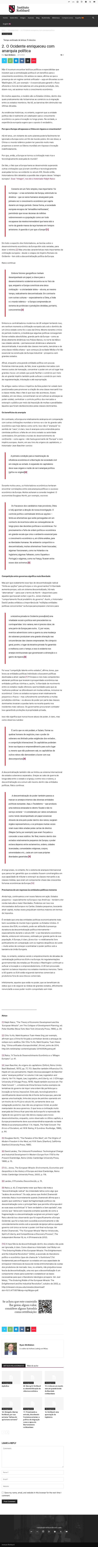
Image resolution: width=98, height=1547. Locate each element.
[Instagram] (77, 1)
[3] (3, 1055)
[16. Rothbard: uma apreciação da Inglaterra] (54, 1403)
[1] (3, 1022)
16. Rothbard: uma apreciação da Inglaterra (52, 1414)
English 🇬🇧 (7, 24)
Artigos (23, 18)
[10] (32, 883)
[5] (3, 1138)
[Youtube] (94, 1)
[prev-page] (3, 1432)
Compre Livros (67, 18)
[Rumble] (82, 1)
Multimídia (46, 18)
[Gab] (69, 1)
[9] (3, 1187)
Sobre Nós (14, 18)
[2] (17, 249)
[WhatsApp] (10, 60)
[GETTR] (73, 1)
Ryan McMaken (10, 55)
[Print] (27, 60)
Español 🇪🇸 (79, 18)
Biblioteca (56, 18)
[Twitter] (90, 1)
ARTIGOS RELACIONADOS (13, 1366)
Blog (37, 18)
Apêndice (5, 1386)
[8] (3, 1181)
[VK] (21, 60)
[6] (3, 1151)
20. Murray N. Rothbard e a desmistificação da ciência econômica (32, 1388)
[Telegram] (86, 1)
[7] (26, 677)
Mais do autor (32, 1366)
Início (3, 30)
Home (5, 18)
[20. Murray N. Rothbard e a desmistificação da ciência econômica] (32, 1377)
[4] (3, 1065)
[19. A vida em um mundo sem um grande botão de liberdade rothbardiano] (54, 1377)
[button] (93, 18)
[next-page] (7, 1432)
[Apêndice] (11, 1377)
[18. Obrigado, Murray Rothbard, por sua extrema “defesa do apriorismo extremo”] (11, 1403)
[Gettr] (33, 60)
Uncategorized (13, 30)
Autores (31, 18)
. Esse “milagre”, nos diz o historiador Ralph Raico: (32, 179)
